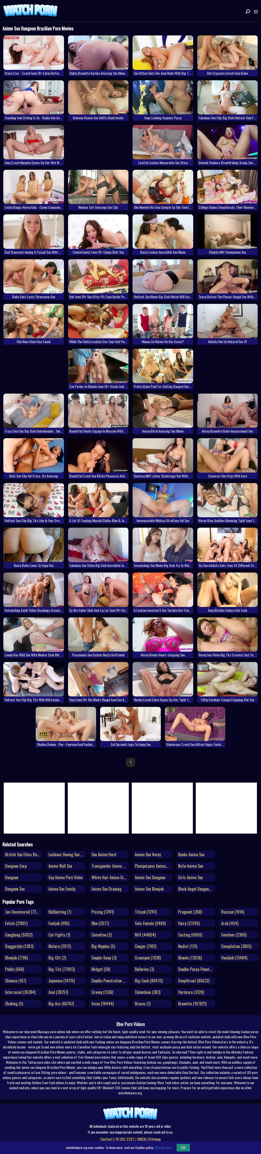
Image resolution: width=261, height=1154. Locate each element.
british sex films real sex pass (23, 854)
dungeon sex (15, 889)
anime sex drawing (106, 889)
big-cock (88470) (149, 981)
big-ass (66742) (61, 1004)
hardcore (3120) (191, 992)
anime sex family (61, 889)
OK (183, 1148)
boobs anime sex (191, 854)
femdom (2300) (233, 935)
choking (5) (14, 1004)
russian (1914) (232, 912)
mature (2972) (59, 946)
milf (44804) (145, 935)
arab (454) (229, 923)
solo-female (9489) (150, 923)
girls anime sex (190, 877)
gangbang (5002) (18, 935)
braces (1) (142, 1004)
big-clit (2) (57, 958)
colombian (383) (147, 992)
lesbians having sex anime (67, 854)
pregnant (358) (190, 912)
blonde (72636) (190, 958)
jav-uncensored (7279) (23, 912)
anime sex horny (148, 854)
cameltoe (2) (102, 935)
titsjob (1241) (145, 912)
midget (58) (101, 969)
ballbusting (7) (59, 912)
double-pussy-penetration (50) (196, 969)
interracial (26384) (20, 992)
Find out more (163, 1147)
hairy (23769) (189, 923)
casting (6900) (190, 935)
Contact (106, 1139)
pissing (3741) (103, 912)
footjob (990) (58, 923)
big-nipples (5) (103, 946)
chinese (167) (15, 981)
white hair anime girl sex (110, 877)
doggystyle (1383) (19, 946)
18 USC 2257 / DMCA (130, 1139)
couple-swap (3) (104, 958)
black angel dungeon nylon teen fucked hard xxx (196, 889)
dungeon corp (16, 866)
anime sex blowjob (149, 889)
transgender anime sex (110, 866)
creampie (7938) (148, 958)
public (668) (14, 969)
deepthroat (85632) (194, 981)
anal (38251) (58, 992)
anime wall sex (60, 866)
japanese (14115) (61, 981)
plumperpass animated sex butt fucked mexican (153, 866)
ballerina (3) (144, 969)
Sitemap (154, 1139)
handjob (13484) (234, 958)
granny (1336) (102, 992)
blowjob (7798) (16, 958)
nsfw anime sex (190, 866)
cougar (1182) (145, 946)
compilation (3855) (236, 946)
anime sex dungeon (150, 877)
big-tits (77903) (61, 969)
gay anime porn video (65, 877)
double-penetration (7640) (110, 981)
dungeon (11, 877)
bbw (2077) (100, 923)
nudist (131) (187, 946)
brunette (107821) (192, 1004)
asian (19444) (103, 1004)
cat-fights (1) (59, 935)
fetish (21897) (16, 923)
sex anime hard (104, 854)
